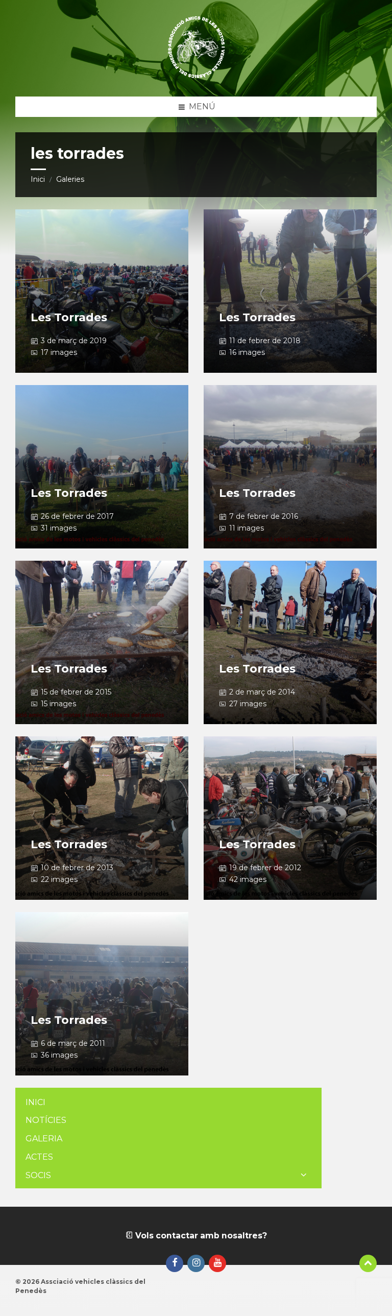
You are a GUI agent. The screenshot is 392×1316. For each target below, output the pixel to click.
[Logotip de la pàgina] (196, 76)
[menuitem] (168, 1103)
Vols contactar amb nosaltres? (200, 1235)
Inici (38, 179)
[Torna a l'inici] (368, 1263)
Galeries (70, 179)
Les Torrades (69, 317)
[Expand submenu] (303, 1175)
